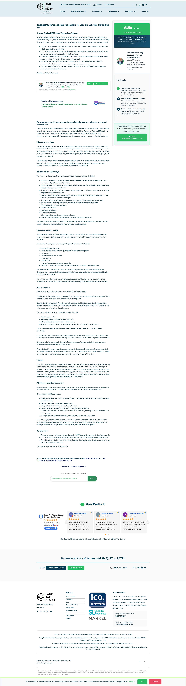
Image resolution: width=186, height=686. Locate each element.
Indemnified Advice (56, 568)
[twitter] (136, 5)
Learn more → (72, 89)
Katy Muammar (79, 514)
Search (92, 478)
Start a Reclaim (76, 568)
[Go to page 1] (105, 534)
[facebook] (133, 5)
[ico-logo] (97, 592)
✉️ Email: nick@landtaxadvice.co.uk (132, 137)
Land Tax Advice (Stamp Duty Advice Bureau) (53, 516)
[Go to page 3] (108, 534)
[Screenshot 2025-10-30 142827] (97, 616)
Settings (131, 682)
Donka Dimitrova (107, 514)
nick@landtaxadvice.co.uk (124, 624)
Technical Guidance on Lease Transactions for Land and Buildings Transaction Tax (71, 459)
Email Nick (139, 567)
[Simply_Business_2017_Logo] (97, 610)
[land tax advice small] (45, 3)
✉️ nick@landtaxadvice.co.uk (97, 84)
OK (142, 682)
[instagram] (139, 5)
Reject (155, 682)
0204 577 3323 (118, 567)
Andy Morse (133, 514)
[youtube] (146, 5)
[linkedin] (143, 5)
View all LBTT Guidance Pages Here (74, 466)
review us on (50, 528)
